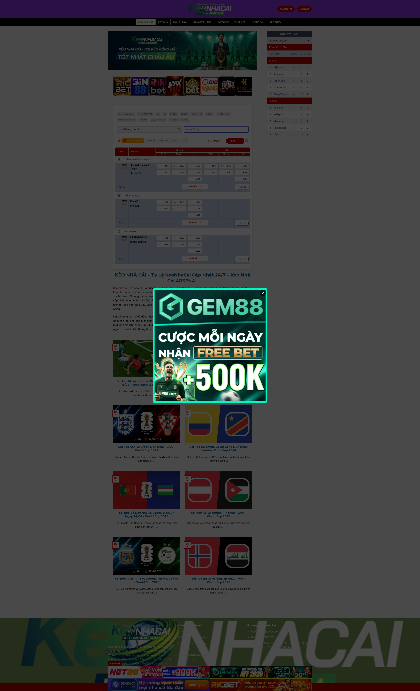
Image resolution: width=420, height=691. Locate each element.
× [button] (262, 292)
